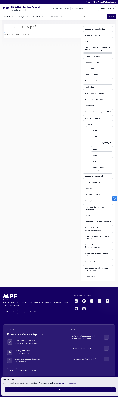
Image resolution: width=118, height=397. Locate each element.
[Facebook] (84, 301)
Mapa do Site (10, 312)
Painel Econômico (91, 74)
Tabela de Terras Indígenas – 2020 (98, 112)
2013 (95, 130)
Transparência (77, 8)
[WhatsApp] (76, 301)
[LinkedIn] (84, 308)
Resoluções (89, 201)
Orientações (89, 68)
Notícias (34, 312)
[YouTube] (107, 301)
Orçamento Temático (93, 194)
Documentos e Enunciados (94, 176)
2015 (95, 149)
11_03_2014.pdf (105, 143)
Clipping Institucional (92, 118)
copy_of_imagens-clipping (100, 168)
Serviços (24, 312)
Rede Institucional (110, 2)
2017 (95, 161)
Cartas (87, 215)
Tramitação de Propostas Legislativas (94, 208)
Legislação (89, 188)
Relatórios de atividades (94, 99)
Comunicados (90, 276)
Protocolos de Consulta (93, 81)
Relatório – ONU (91, 262)
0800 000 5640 (24, 353)
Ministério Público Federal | (95, 2)
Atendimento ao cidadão (27, 370)
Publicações (89, 87)
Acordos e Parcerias (92, 35)
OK (60, 389)
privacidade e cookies (67, 383)
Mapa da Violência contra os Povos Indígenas (97, 237)
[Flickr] (91, 301)
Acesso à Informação (61, 8)
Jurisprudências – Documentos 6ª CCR (97, 254)
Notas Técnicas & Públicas (94, 62)
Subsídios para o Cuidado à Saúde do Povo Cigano (97, 269)
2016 (95, 155)
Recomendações (91, 105)
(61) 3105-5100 (24, 350)
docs (90, 124)
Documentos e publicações (95, 29)
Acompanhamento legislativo (95, 93)
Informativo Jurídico (92, 182)
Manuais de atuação (92, 56)
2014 (95, 136)
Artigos (87, 41)
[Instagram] (76, 308)
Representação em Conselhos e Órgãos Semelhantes (96, 246)
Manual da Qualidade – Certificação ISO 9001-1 (93, 229)
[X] (99, 301)
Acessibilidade (105, 8)
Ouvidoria (12, 370)
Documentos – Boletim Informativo (98, 221)
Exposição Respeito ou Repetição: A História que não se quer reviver (97, 48)
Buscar (112, 16)
